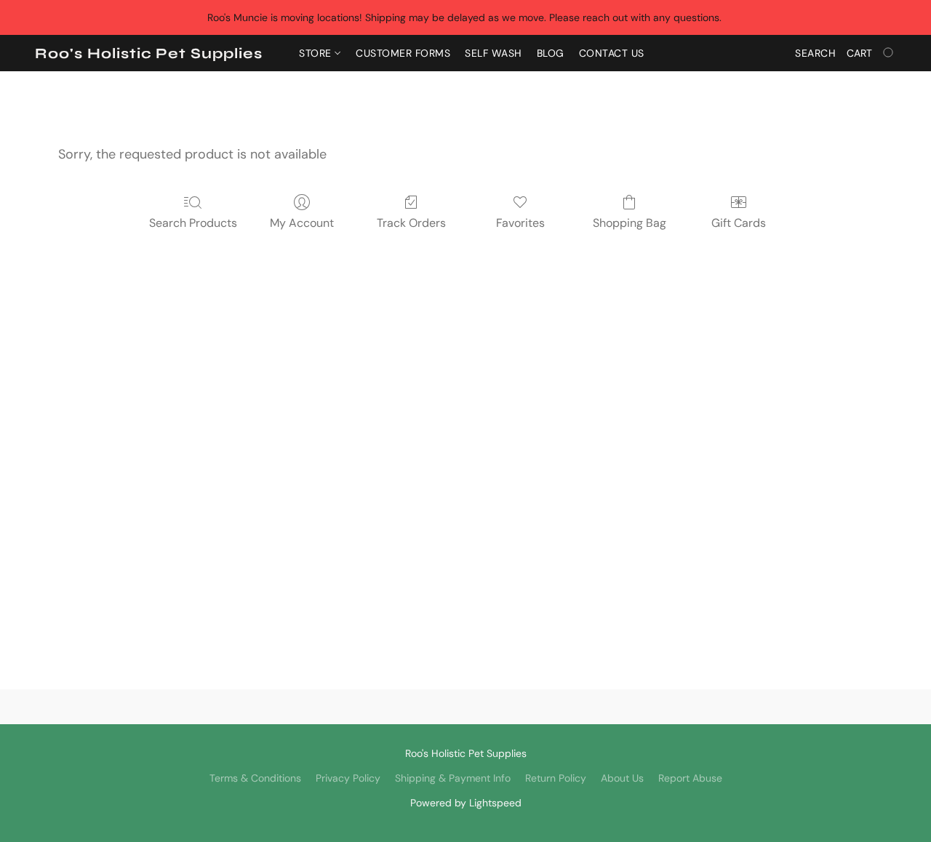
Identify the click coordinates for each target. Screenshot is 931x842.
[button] (149, 54)
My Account (302, 222)
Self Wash (493, 53)
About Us (622, 778)
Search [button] (815, 53)
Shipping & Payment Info (453, 778)
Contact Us (611, 53)
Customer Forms (403, 53)
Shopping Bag (629, 222)
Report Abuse (690, 778)
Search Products (193, 222)
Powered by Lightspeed (466, 802)
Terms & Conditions (255, 778)
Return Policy (555, 778)
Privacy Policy (348, 778)
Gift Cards (738, 222)
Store (317, 53)
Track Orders (411, 222)
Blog (550, 53)
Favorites (520, 222)
